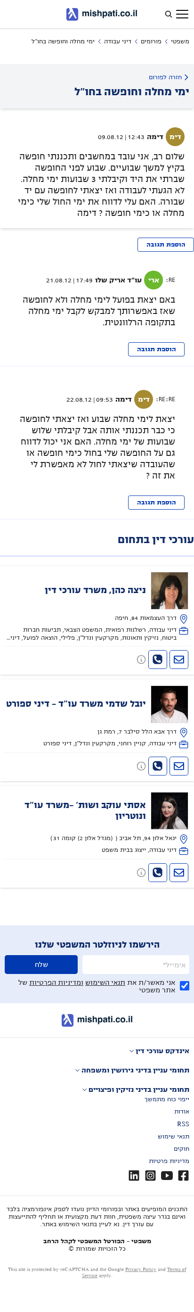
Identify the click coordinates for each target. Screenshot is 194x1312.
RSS (183, 1124)
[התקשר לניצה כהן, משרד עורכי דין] (157, 659)
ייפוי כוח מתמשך (167, 1099)
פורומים (151, 41)
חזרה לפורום (165, 77)
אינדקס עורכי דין (162, 1051)
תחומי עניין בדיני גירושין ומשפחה (135, 1070)
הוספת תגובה (166, 244)
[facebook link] (183, 1175)
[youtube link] (167, 1175)
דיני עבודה (117, 41)
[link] (97, 607)
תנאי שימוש (173, 1136)
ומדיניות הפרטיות (56, 982)
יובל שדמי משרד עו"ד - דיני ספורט (76, 704)
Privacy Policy (140, 1269)
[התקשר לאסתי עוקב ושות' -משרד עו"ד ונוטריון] (157, 872)
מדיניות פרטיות (169, 1161)
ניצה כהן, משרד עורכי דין (95, 590)
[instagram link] (150, 1175)
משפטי (180, 41)
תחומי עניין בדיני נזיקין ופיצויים (139, 1089)
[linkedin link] (134, 1175)
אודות (181, 1111)
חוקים (181, 1149)
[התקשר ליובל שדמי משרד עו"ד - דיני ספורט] (157, 766)
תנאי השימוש (105, 982)
